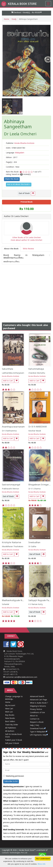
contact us (8, 812)
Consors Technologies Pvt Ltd (14, 853)
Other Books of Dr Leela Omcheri (26, 238)
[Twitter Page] (13, 647)
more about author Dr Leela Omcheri (26, 240)
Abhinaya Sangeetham (18, 125)
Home (6, 19)
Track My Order (11, 725)
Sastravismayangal (11, 485)
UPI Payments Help (38, 735)
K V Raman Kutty (35, 604)
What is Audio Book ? (39, 703)
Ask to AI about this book (18, 184)
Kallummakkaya (36, 369)
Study (14, 19)
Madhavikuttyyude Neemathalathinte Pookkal (24, 600)
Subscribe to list (11, 781)
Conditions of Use (37, 713)
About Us (34, 716)
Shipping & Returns (38, 706)
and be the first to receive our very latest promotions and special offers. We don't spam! (25, 756)
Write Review (28, 249)
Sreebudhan (34, 542)
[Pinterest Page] (21, 647)
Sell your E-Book (12, 743)
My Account (10, 705)
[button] (26, 13)
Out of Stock (24, 193)
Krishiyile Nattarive (11, 542)
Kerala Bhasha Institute (10, 376)
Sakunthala (7, 369)
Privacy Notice (36, 709)
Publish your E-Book (13, 740)
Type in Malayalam (38, 732)
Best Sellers (10, 722)
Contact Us (34, 719)
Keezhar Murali (34, 431)
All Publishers (10, 728)
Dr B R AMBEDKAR (37, 427)
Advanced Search (37, 697)
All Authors (9, 731)
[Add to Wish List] (17, 381)
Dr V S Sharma (34, 489)
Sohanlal (5, 604)
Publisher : (20, 143)
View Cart (9, 709)
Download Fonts (37, 729)
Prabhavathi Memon (10, 489)
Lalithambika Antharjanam (13, 373)
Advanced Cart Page (38, 700)
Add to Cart (8, 381)
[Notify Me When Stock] (33, 193)
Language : (15, 153)
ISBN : (15, 148)
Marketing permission (15, 776)
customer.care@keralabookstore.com (21, 677)
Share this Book (12, 179)
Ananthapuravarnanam (13, 427)
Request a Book (36, 722)
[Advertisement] (26, 291)
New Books (10, 718)
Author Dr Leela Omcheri (16, 216)
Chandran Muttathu (36, 373)
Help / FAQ (34, 725)
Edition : (11, 157)
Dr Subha (32, 547)
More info (41, 864)
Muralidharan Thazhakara (12, 547)
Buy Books (9, 715)
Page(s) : (11, 162)
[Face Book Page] (6, 647)
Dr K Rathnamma (9, 431)
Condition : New (12, 167)
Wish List (9, 712)
